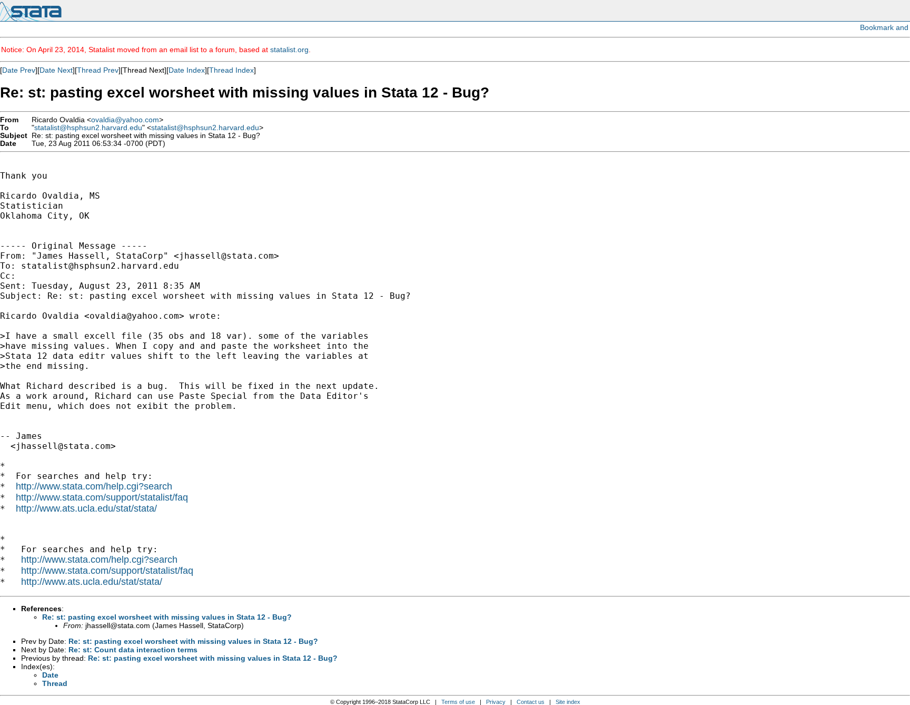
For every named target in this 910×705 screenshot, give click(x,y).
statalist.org (289, 49)
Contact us (531, 702)
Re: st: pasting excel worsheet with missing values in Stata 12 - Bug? (167, 617)
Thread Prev (97, 70)
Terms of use (458, 702)
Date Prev (18, 70)
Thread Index (231, 70)
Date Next (56, 70)
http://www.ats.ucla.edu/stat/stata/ (86, 508)
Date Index (187, 70)
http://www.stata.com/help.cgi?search (94, 486)
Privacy (496, 702)
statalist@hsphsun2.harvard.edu (88, 128)
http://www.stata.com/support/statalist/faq (102, 497)
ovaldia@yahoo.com (125, 120)
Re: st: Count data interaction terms (132, 649)
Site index (568, 702)
